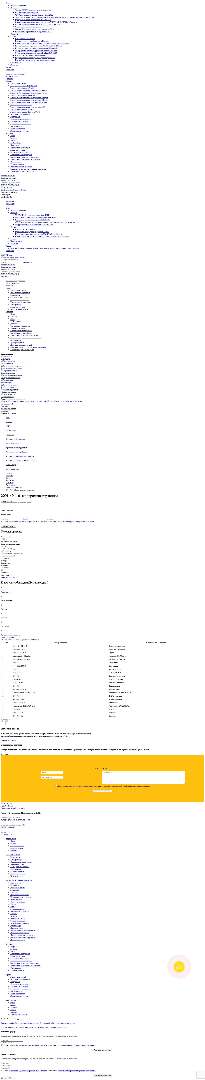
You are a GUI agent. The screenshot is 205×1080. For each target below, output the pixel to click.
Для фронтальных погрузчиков (23, 930)
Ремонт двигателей (18, 83)
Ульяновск (10, 201)
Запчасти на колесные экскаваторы (24, 157)
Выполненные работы (19, 131)
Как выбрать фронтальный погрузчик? (31, 55)
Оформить (5, 754)
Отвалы (13, 916)
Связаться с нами (8, 808)
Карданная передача (14, 487)
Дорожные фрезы (17, 887)
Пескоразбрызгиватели (19, 895)
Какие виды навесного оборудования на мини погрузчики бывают (42, 43)
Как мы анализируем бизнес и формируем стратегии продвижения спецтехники (34, 1027)
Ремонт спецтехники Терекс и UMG (25, 112)
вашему (6, 558)
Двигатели (14, 145)
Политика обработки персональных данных (57, 1023)
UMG (12, 140)
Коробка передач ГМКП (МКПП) (23, 86)
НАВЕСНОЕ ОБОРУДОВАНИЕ (19, 880)
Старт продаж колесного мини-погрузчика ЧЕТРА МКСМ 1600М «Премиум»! (47, 22)
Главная (9, 473)
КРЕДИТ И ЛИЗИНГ (19, 1014)
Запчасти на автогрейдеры (21, 155)
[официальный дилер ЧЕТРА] (13, 190)
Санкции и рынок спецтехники (28, 27)
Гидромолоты (15, 883)
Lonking (13, 138)
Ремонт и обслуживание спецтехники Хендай (29, 97)
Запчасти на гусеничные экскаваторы (25, 159)
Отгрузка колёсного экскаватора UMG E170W (34, 224)
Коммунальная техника (19, 867)
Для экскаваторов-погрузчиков (23, 937)
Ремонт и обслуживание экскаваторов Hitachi (28, 90)
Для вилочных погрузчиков (21, 935)
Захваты (13, 914)
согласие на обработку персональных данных (27, 521)
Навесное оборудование (15, 74)
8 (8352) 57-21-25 (8, 180)
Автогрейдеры (16, 126)
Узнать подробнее (8, 637)
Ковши (13, 904)
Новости (13, 8)
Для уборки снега (17, 940)
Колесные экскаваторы (19, 121)
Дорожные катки (17, 864)
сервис (8, 288)
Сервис (9, 81)
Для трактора (15, 925)
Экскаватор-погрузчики (20, 114)
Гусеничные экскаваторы (20, 124)
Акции (8, 67)
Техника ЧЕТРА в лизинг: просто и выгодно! (33, 10)
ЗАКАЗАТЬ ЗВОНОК (10, 185)
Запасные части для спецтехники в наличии (28, 169)
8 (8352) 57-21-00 (23, 820)
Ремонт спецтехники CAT (21, 105)
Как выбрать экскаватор (25, 39)
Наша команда (16, 241)
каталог (26, 262)
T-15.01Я (9, 483)
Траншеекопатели (17, 921)
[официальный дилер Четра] (13, 257)
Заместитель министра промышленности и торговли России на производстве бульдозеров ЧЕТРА (55, 17)
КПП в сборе (15, 143)
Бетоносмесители (17, 909)
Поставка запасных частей (21, 166)
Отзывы (35, 640)
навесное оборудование (15, 281)
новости (13, 1007)
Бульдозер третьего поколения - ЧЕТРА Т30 (33, 20)
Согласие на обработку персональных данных (19, 1023)
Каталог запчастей (8, 740)
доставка (9, 285)
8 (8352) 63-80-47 (8, 175)
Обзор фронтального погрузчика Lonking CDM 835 (36, 50)
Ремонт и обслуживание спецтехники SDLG (28, 102)
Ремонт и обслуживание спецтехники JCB (27, 107)
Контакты (10, 69)
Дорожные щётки (17, 918)
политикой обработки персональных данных (77, 521)
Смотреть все (15, 34)
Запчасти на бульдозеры (20, 147)
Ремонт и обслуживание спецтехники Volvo (28, 93)
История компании (18, 5)
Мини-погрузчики (17, 128)
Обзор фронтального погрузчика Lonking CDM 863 (36, 53)
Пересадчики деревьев (19, 923)
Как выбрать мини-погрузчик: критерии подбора (35, 60)
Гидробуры (14, 885)
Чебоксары (10, 203)
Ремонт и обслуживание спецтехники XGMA (29, 100)
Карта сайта (20, 808)
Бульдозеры (15, 116)
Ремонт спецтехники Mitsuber (22, 88)
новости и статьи (17, 846)
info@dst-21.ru (6, 834)
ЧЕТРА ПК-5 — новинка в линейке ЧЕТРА (32, 215)
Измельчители (16, 899)
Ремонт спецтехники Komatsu (22, 95)
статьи (13, 1010)
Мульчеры (14, 890)
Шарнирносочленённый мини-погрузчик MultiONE (36, 48)
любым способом (8, 577)
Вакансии (14, 65)
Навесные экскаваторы (19, 911)
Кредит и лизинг (12, 76)
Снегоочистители (17, 902)
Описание (8, 640)
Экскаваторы (15, 162)
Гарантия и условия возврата (22, 171)
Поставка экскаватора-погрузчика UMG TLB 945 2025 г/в (38, 46)
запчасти (9, 311)
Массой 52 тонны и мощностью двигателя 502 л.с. (35, 29)
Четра (12, 136)
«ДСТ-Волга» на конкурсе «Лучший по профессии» (36, 217)
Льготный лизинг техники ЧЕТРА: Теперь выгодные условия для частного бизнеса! (44, 248)
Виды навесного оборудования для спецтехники (35, 58)
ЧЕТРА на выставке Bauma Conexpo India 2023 (34, 15)
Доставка (9, 78)
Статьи (13, 36)
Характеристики (22, 640)
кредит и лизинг (12, 283)
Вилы (12, 906)
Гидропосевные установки (21, 897)
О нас (8, 3)
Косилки (13, 892)
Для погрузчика (16, 928)
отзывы (13, 239)
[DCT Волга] (6, 187)
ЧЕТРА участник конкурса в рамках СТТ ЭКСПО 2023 (37, 24)
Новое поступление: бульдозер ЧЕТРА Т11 (32, 220)
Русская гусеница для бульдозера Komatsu (32, 41)
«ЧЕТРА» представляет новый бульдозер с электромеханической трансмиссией (47, 222)
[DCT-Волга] (6, 803)
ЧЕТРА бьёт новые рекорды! (26, 12)
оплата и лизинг (17, 848)
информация (11, 838)
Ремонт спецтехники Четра (21, 109)
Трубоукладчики (17, 164)
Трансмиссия (11, 485)
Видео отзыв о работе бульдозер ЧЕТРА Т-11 (33, 31)
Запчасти (9, 133)
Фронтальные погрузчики (21, 119)
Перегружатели (16, 876)
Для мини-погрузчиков (19, 933)
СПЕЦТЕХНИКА (13, 855)
